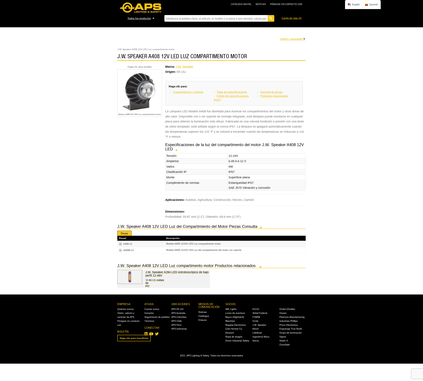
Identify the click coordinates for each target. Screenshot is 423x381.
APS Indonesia (179, 328)
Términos (149, 321)
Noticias (261, 4)
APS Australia (178, 313)
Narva (255, 340)
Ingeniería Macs (260, 336)
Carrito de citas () (292, 18)
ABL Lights (230, 309)
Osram (283, 313)
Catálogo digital (241, 4)
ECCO (255, 309)
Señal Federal (259, 313)
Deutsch (229, 332)
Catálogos (203, 316)
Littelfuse (257, 332)
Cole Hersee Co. (234, 328)
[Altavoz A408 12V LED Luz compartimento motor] (139, 91)
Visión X (283, 340)
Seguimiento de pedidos (157, 317)
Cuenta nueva (151, 309)
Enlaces (202, 320)
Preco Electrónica (288, 325)
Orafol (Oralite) (287, 309)
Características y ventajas (188, 92)
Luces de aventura (235, 313)
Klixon (255, 328)
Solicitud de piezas (271, 92)
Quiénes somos (125, 309)
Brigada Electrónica (235, 325)
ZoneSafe (284, 344)
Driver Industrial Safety (237, 340)
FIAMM (256, 317)
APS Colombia (178, 317)
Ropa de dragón (233, 336)
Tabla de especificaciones (232, 92)
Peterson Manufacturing (292, 317)
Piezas (124, 233)
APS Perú (176, 325)
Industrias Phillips (288, 321)
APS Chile (176, 321)
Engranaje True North (290, 328)
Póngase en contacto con (286, 4)
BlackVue (230, 321)
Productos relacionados (274, 96)
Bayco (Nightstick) (234, 317)
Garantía (149, 313)
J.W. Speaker (184, 66)
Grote (255, 321)
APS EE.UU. (177, 309)
